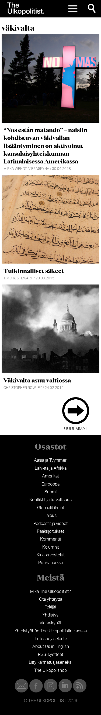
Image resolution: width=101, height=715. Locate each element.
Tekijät (50, 607)
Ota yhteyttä (50, 599)
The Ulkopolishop (50, 670)
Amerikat (50, 476)
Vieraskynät (50, 623)
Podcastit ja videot (50, 523)
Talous (51, 515)
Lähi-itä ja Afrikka (51, 468)
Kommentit (50, 539)
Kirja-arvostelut (51, 555)
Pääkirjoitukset (50, 531)
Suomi (50, 492)
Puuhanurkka (50, 563)
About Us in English (50, 646)
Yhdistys (50, 615)
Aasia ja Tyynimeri (50, 460)
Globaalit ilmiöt (50, 508)
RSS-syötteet (50, 654)
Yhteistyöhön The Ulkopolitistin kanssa (51, 631)
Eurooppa (50, 484)
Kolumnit (50, 547)
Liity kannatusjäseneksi (50, 662)
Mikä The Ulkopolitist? (50, 591)
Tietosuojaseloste (50, 639)
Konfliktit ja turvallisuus (50, 500)
